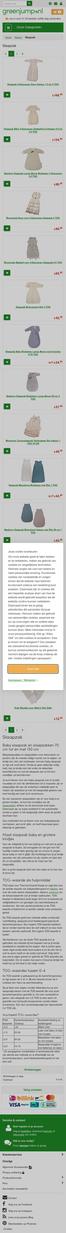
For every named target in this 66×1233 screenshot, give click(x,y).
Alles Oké (33, 669)
